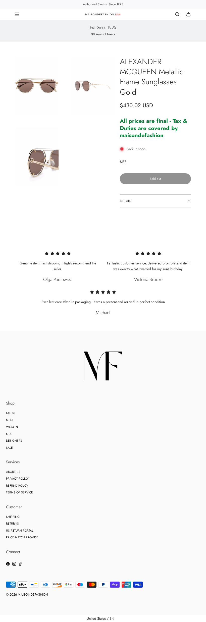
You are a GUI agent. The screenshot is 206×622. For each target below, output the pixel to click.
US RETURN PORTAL (19, 530)
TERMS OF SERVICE (19, 492)
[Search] (177, 14)
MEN (9, 420)
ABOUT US (13, 472)
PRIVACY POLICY (17, 478)
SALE (9, 447)
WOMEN (12, 427)
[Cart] (188, 14)
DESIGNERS (14, 440)
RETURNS (12, 523)
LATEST (11, 413)
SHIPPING (13, 517)
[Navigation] (16, 14)
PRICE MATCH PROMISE (22, 537)
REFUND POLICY (17, 485)
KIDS (9, 434)
